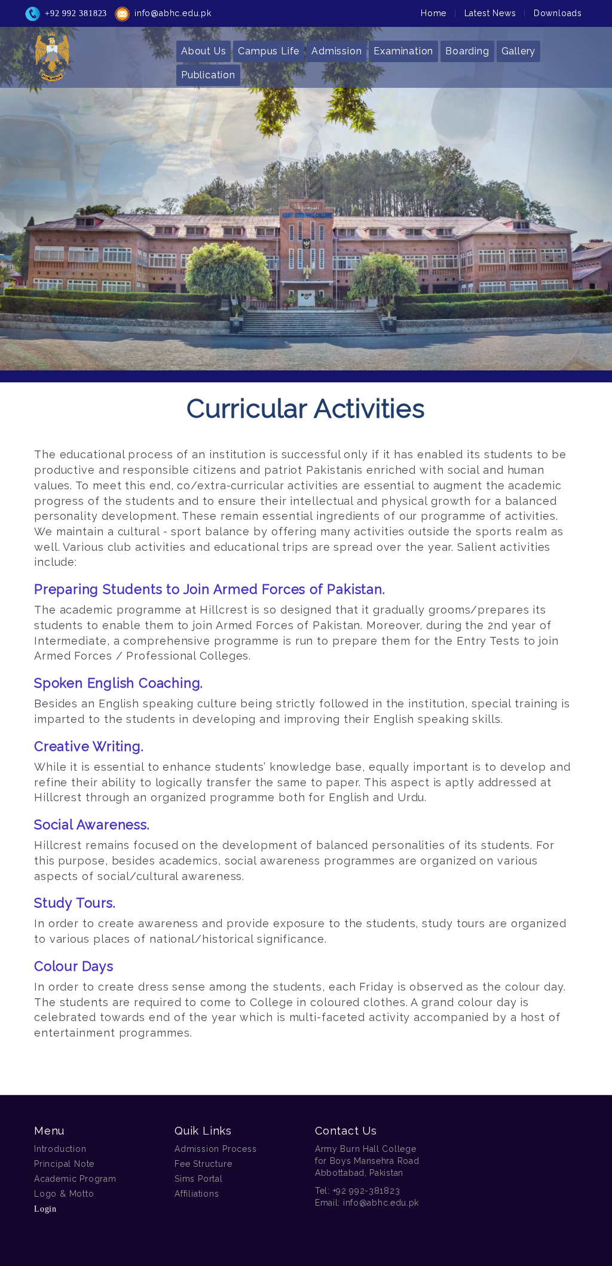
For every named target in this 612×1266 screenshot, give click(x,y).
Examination (403, 51)
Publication (208, 75)
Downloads (558, 13)
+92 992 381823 (76, 13)
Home (433, 13)
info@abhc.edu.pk (173, 13)
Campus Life (268, 51)
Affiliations (197, 1193)
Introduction (60, 1149)
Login (45, 1208)
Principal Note (64, 1164)
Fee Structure (203, 1164)
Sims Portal (199, 1179)
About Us (203, 51)
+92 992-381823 (366, 1191)
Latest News (490, 13)
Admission (336, 51)
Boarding (467, 51)
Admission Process (216, 1149)
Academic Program (75, 1179)
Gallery (518, 51)
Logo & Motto (64, 1193)
